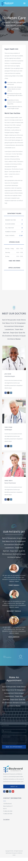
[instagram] (10, 791)
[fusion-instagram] (11, 393)
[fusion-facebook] (6, 393)
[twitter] (7, 791)
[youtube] (13, 791)
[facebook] (4, 791)
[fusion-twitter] (8, 393)
